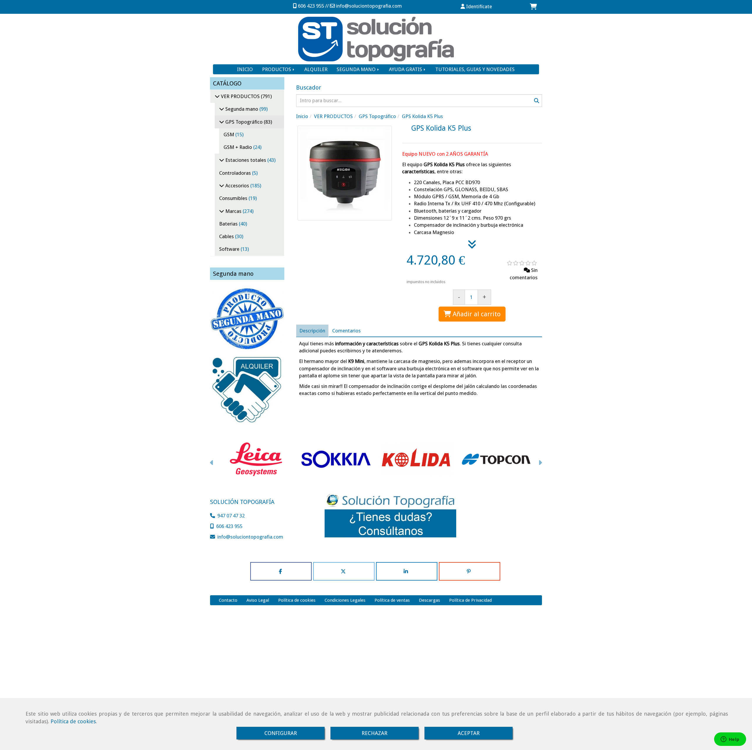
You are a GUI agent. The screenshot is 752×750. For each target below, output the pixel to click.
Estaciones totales (245, 160)
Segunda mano (241, 109)
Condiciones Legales (345, 600)
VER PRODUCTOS (240, 96)
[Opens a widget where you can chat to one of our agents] (730, 739)
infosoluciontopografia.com (369, 6)
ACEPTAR (469, 733)
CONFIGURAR (280, 733)
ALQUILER (316, 69)
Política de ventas (392, 600)
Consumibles (234, 198)
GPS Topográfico (244, 122)
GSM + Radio (238, 147)
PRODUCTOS (277, 69)
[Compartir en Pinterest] (469, 571)
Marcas (233, 211)
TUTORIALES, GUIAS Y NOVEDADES (475, 69)
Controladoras (235, 173)
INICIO (245, 69)
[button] (476, 6)
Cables (227, 236)
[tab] (312, 330)
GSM (229, 134)
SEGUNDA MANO (357, 69)
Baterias (229, 224)
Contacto (228, 600)
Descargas (429, 600)
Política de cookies (73, 721)
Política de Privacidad (470, 600)
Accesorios (237, 186)
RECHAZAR (374, 733)
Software (230, 249)
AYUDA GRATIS (406, 69)
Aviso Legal (257, 600)
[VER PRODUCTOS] (217, 96)
